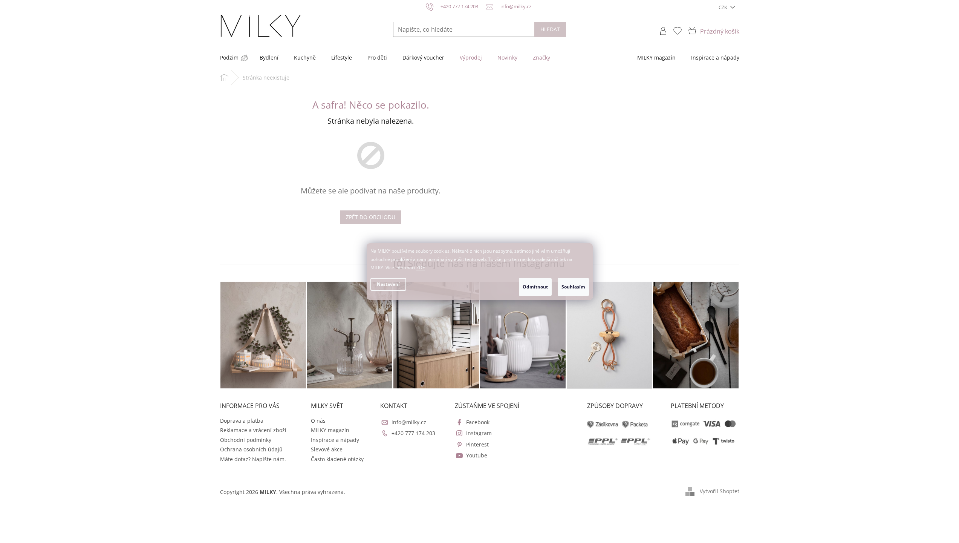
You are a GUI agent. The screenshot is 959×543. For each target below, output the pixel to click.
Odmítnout (535, 287)
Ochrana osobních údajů (251, 449)
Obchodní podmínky (245, 439)
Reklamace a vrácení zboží (253, 430)
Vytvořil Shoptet (719, 491)
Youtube (476, 455)
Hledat (550, 29)
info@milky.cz (409, 422)
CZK (723, 7)
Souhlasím (573, 287)
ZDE (420, 267)
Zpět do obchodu (370, 217)
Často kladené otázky (337, 459)
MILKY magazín (330, 430)
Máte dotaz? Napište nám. (253, 459)
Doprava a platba (241, 420)
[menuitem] (229, 58)
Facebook (477, 422)
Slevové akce (327, 449)
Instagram (479, 433)
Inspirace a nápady (335, 439)
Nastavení (388, 284)
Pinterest (477, 444)
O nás (318, 420)
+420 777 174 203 (413, 433)
